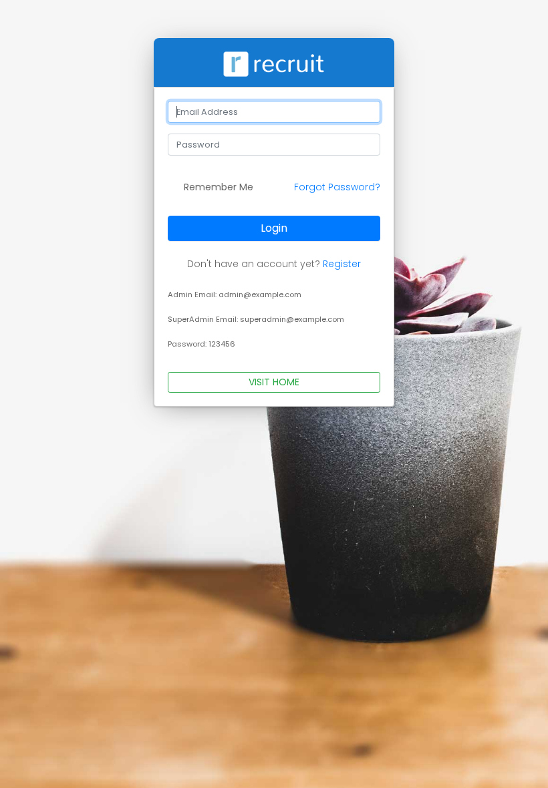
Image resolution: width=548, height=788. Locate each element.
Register (342, 263)
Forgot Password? (337, 187)
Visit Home (274, 382)
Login (274, 228)
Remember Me (217, 187)
